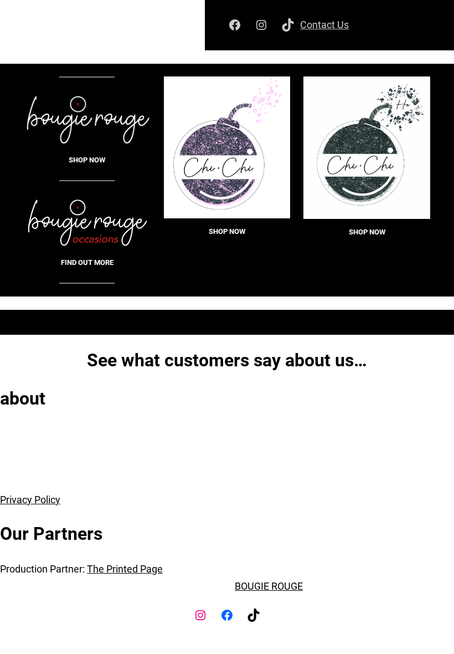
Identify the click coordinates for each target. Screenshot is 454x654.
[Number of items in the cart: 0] (417, 25)
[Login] (379, 25)
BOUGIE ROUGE (269, 586)
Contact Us (324, 24)
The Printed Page (125, 569)
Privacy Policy (30, 499)
